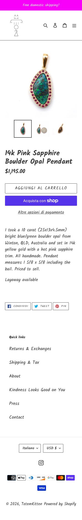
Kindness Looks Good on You (37, 390)
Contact (16, 417)
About (14, 376)
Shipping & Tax (24, 362)
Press (14, 403)
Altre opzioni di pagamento (41, 212)
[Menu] (74, 25)
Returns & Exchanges (30, 349)
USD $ (52, 448)
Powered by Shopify (60, 504)
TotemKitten (31, 504)
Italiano (28, 448)
